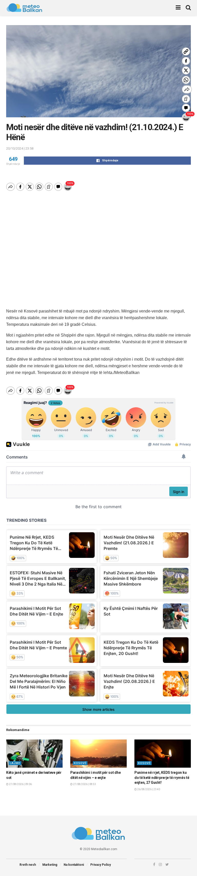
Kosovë (80, 763)
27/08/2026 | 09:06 (20, 784)
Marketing (49, 865)
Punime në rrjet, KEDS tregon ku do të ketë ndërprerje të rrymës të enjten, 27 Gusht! (161, 777)
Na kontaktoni (74, 865)
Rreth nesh (27, 865)
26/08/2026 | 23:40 (148, 789)
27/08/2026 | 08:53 (84, 784)
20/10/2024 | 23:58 (19, 148)
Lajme (15, 763)
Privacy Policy (100, 865)
